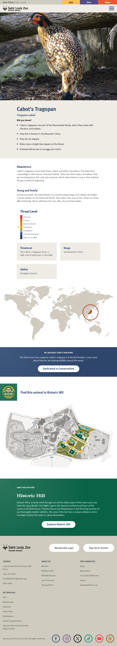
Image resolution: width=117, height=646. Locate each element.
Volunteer (7, 606)
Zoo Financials (48, 580)
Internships (8, 611)
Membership (8, 601)
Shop (107, 2)
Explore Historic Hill (58, 524)
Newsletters (85, 570)
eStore (83, 580)
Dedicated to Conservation (58, 368)
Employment (8, 616)
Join (71, 2)
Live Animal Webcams (89, 575)
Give (89, 2)
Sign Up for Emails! (98, 547)
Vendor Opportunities (12, 620)
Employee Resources (89, 584)
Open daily (7, 583)
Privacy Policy (48, 584)
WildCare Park (48, 570)
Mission (45, 566)
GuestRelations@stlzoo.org (15, 578)
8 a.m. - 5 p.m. (14, 2)
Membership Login (64, 547)
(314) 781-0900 (9, 573)
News (82, 566)
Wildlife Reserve (49, 575)
